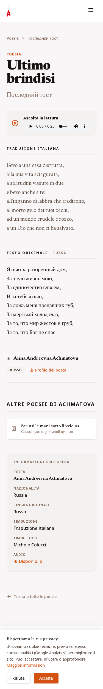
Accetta (46, 678)
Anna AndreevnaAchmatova (45, 358)
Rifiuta (18, 678)
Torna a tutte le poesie (32, 596)
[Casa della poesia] (8, 11)
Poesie (13, 38)
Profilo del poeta (48, 370)
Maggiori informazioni (26, 665)
